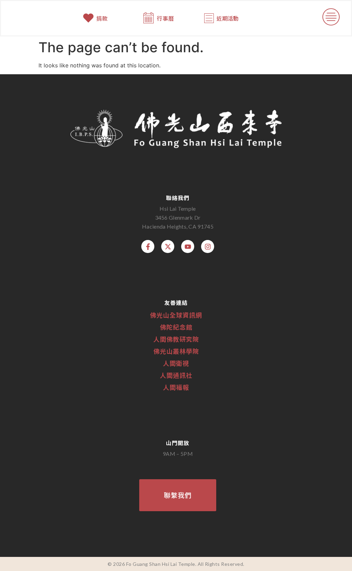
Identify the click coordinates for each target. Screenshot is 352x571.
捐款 (102, 18)
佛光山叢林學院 (176, 351)
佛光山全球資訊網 (176, 314)
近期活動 (228, 18)
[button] (331, 18)
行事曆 (165, 18)
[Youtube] (187, 246)
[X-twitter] (167, 246)
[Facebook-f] (147, 246)
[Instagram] (207, 246)
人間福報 (176, 387)
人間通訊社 (176, 375)
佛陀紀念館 (176, 326)
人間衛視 (176, 363)
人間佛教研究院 (176, 338)
